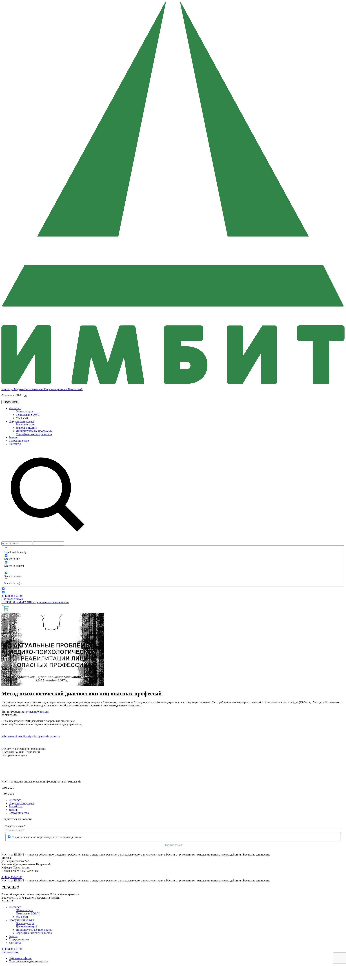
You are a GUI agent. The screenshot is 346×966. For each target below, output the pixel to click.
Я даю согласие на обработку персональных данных (46, 837)
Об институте (24, 411)
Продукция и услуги (21, 421)
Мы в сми (22, 417)
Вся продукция (25, 424)
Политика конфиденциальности (28, 961)
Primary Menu (10, 402)
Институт (15, 408)
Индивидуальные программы (34, 430)
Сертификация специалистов (34, 434)
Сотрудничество (19, 440)
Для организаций (26, 427)
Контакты (15, 443)
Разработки (16, 806)
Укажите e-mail (15, 826)
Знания (13, 437)
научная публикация (36, 711)
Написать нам (10, 952)
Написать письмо (12, 598)
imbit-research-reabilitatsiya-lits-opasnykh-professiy (30, 736)
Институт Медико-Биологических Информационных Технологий (42, 389)
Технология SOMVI (28, 414)
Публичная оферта (20, 958)
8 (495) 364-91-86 (11, 595)
